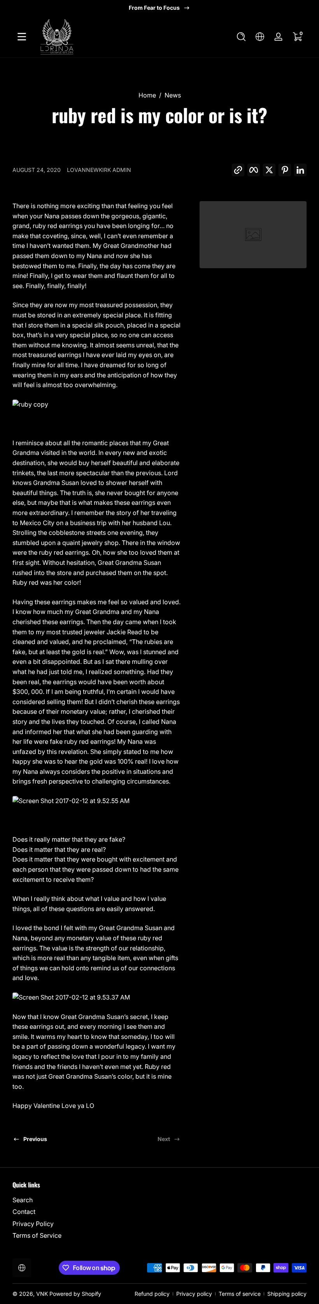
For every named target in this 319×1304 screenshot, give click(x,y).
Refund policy (152, 1293)
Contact (23, 1212)
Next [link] (164, 1139)
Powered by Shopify (75, 1293)
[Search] (241, 36)
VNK (42, 1293)
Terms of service (240, 1293)
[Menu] (21, 36)
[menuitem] (84, 1200)
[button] (241, 36)
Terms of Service (36, 1235)
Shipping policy (287, 1293)
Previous (35, 1139)
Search (22, 1200)
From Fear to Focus (154, 7)
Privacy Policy (33, 1224)
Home (147, 95)
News (173, 95)
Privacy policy (194, 1293)
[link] (253, 234)
